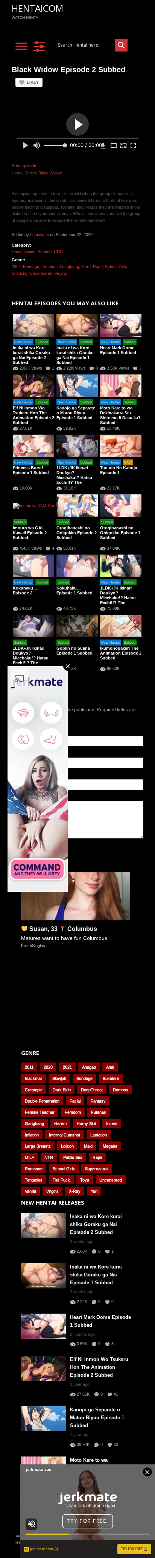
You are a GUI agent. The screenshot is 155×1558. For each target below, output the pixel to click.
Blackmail (33, 1078)
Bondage (31, 266)
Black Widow (50, 173)
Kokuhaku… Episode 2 (25, 590)
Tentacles (34, 1180)
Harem (60, 1123)
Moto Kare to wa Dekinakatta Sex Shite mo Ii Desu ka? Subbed (120, 415)
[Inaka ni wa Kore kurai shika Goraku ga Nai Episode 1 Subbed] (77, 325)
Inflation (32, 1134)
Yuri (94, 1191)
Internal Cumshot (64, 1134)
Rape (98, 266)
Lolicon (67, 1146)
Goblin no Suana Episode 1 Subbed (74, 650)
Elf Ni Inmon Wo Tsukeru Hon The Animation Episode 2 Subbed (33, 415)
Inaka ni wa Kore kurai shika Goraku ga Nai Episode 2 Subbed (31, 355)
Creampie (34, 1089)
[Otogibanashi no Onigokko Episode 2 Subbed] (77, 506)
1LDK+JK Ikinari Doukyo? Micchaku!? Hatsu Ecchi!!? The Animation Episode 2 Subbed (120, 600)
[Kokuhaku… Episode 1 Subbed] (77, 566)
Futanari (98, 1112)
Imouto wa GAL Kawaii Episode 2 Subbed (30, 533)
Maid (88, 1146)
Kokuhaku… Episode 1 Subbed (74, 590)
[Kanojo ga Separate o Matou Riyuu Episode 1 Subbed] (77, 386)
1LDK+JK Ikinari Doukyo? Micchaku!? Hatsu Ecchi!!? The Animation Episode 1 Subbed (33, 660)
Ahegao (89, 1067)
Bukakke (111, 1078)
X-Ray (75, 1191)
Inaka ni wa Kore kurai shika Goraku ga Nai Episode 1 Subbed (75, 355)
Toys (84, 1180)
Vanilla (30, 1191)
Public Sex (72, 1157)
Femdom (49, 266)
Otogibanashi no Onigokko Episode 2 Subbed (76, 533)
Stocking (19, 273)
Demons (120, 1089)
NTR (48, 1157)
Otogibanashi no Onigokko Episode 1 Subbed (120, 533)
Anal (110, 1067)
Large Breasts (38, 1146)
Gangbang (69, 266)
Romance (34, 1168)
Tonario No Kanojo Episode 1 (118, 470)
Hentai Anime (23, 251)
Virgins (61, 273)
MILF (29, 1157)
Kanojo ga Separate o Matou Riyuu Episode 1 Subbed (75, 413)
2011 (29, 1067)
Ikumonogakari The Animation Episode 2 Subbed (120, 653)
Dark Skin (62, 1089)
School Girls (116, 266)
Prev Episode (24, 165)
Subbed (45, 251)
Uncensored (41, 273)
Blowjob (59, 1078)
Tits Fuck (61, 1180)
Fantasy (98, 1101)
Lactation (98, 1134)
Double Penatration (42, 1101)
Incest (111, 1123)
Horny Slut (86, 1123)
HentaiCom (37, 8)
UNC (58, 251)
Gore (86, 266)
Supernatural (96, 1168)
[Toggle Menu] (21, 46)
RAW (128, 462)
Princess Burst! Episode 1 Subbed (31, 470)
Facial (75, 1101)
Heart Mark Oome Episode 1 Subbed (118, 350)
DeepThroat (92, 1089)
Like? (33, 82)
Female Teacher (40, 1112)
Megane (110, 1146)
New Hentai (23, 342)
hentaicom (39, 234)
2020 (48, 1067)
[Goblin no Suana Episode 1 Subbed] (77, 626)
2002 (16, 266)
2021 (67, 1067)
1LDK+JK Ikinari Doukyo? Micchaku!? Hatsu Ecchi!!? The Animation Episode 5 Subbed (77, 479)
